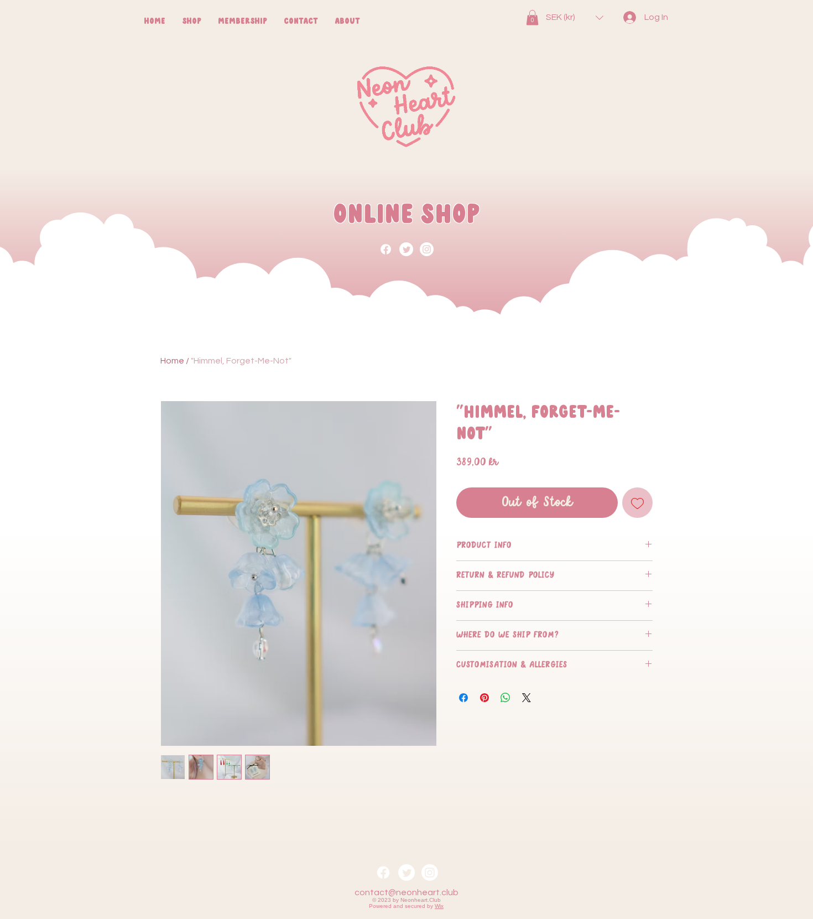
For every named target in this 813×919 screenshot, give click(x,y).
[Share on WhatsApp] (505, 697)
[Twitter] (406, 249)
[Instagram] (427, 249)
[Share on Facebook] (463, 697)
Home (172, 360)
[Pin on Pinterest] (484, 697)
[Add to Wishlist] (637, 502)
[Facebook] (386, 249)
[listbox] (575, 17)
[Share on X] (526, 697)
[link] (532, 17)
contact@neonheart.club (406, 892)
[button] (575, 17)
